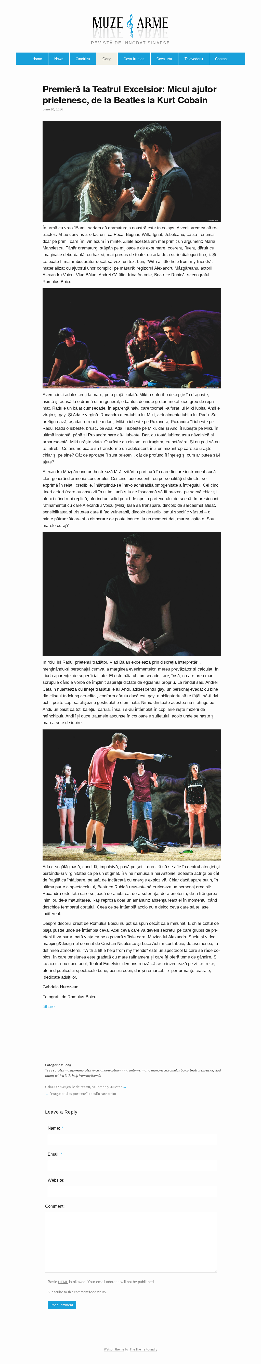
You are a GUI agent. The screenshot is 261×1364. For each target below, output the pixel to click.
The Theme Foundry (143, 1349)
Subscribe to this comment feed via (77, 1292)
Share (49, 1006)
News (58, 58)
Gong (106, 58)
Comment (54, 1206)
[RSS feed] (133, 1343)
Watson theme (114, 1349)
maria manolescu (154, 1070)
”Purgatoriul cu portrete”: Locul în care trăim (83, 1093)
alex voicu (92, 1070)
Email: (55, 1154)
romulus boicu (178, 1070)
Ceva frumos (134, 58)
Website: (56, 1180)
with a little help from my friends (78, 1075)
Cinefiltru (83, 58)
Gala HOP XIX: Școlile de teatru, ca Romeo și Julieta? (83, 1086)
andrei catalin (110, 1070)
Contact (221, 58)
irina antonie (131, 1070)
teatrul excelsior (201, 1070)
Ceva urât (164, 58)
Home (37, 58)
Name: (55, 1128)
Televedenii (194, 58)
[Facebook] (127, 1343)
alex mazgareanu (70, 1070)
